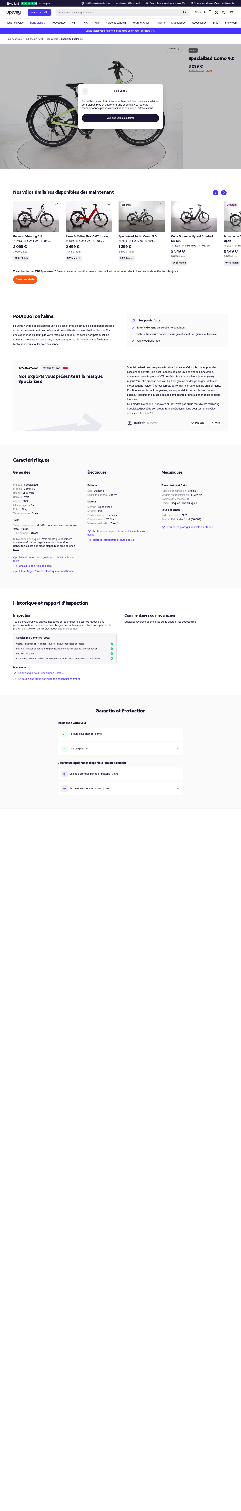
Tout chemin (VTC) (34, 39)
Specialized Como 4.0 (72, 39)
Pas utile (199, 423)
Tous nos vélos (14, 39)
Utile (217, 423)
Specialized (52, 39)
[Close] (123, 2)
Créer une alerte (25, 279)
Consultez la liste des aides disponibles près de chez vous (44, 548)
